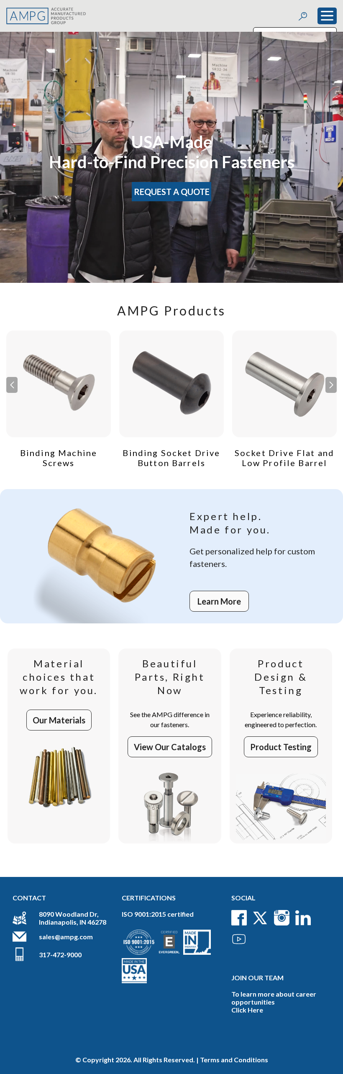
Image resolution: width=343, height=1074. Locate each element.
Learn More (219, 601)
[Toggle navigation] (327, 16)
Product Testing (281, 747)
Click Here (247, 1010)
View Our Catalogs (170, 747)
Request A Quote (172, 192)
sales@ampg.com (66, 937)
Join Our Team (257, 978)
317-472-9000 (60, 955)
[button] (331, 385)
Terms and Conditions (234, 1060)
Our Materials (59, 720)
